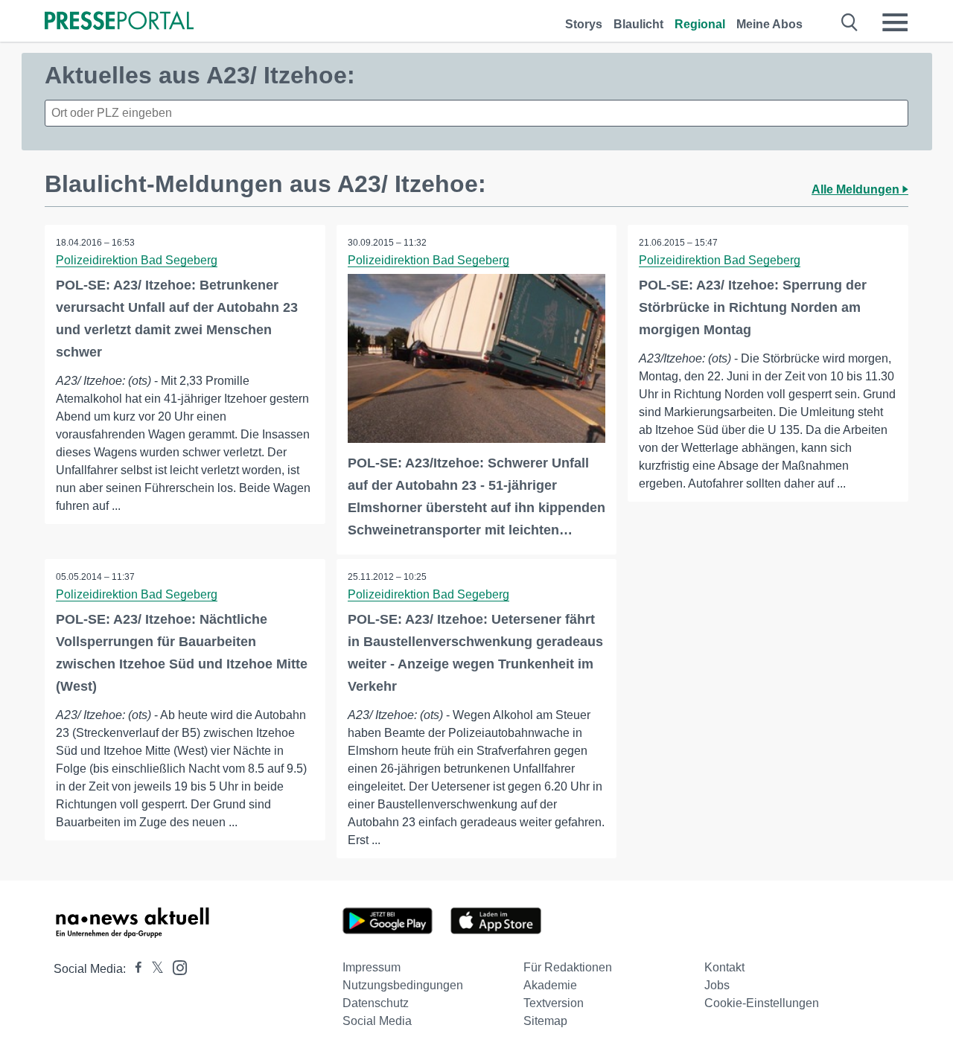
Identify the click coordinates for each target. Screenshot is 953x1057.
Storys (583, 24)
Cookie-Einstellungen (761, 1003)
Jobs (717, 985)
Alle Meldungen (857, 189)
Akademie (550, 985)
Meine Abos (769, 24)
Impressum (371, 967)
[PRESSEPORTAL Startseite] (119, 22)
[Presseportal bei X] (153, 968)
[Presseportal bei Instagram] (175, 966)
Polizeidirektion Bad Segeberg (136, 260)
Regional (700, 24)
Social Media (377, 1021)
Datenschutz (375, 1003)
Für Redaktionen (567, 967)
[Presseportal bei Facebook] (134, 968)
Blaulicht (638, 24)
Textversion (553, 1003)
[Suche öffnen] (850, 22)
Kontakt (724, 967)
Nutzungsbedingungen (402, 985)
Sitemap (545, 1021)
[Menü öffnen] (895, 22)
